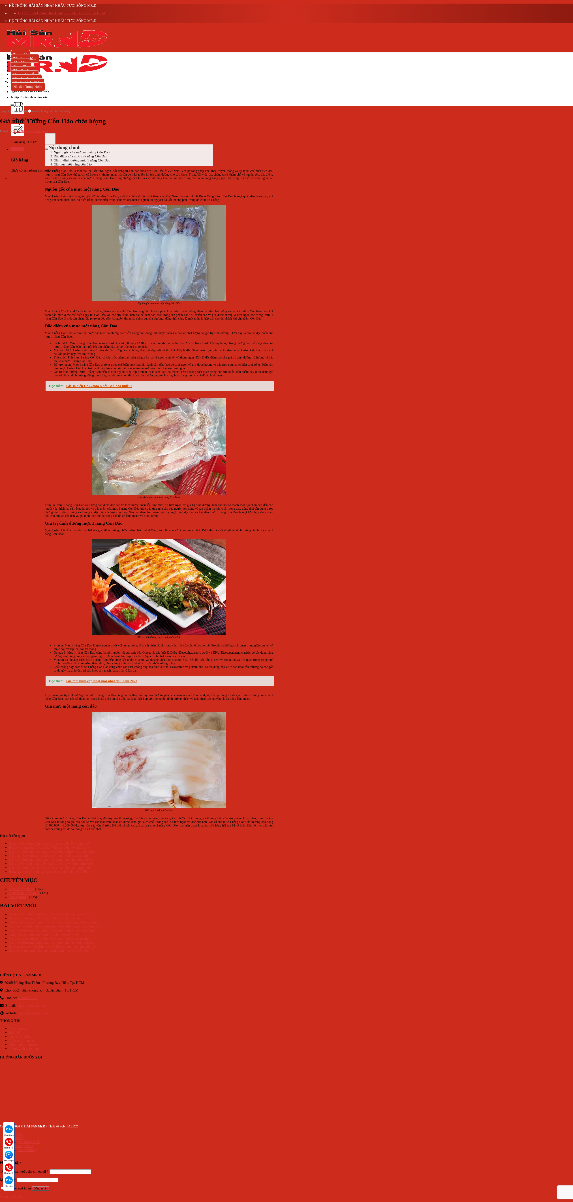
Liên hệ (14, 1032)
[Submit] (12, 105)
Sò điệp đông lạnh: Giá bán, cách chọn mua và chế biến (48, 950)
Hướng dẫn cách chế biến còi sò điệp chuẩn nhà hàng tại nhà (52, 946)
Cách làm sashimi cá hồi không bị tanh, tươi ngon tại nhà (49, 855)
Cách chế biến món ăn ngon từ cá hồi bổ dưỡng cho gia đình (52, 851)
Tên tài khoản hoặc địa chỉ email (24, 1171)
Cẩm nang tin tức (21, 1146)
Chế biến (8, 1186)
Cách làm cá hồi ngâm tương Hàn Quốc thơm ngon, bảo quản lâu (55, 926)
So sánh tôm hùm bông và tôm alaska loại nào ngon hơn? (49, 843)
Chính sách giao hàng (24, 1048)
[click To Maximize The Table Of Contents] (50, 138)
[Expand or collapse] (46, 149)
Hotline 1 (8, 1147)
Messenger (9, 1160)
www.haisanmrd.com (33, 1013)
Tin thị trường (20, 111)
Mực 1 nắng (52, 530)
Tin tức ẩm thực (20, 1036)
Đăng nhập (40, 1188)
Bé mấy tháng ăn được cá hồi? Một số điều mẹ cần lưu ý (49, 847)
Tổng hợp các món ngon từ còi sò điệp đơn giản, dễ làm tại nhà (53, 922)
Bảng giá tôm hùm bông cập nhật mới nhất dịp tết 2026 (48, 872)
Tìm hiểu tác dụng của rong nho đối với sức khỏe (44, 934)
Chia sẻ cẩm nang (21, 889)
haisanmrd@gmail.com (33, 1005)
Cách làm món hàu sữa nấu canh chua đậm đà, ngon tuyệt (50, 867)
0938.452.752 (27, 998)
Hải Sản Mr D (39, 131)
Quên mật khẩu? (11, 1196)
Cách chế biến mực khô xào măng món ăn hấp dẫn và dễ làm (52, 859)
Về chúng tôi (18, 1028)
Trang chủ (5, 111)
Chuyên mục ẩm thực (24, 893)
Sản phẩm (16, 1138)
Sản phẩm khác (29, 1142)
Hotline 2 (8, 1173)
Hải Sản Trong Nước (27, 86)
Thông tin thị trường (23, 1044)
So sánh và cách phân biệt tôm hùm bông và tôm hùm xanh (51, 863)
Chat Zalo (9, 1135)
